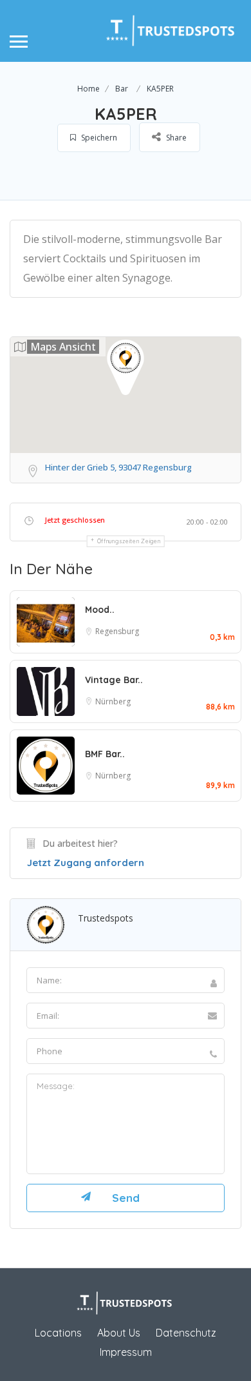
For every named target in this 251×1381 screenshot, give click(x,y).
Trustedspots (105, 918)
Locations (58, 1332)
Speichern (98, 137)
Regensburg (117, 631)
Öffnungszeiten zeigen (129, 541)
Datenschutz (186, 1332)
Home (88, 88)
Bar (121, 88)
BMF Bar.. (105, 754)
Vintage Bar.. (114, 680)
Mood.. (100, 609)
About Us (118, 1332)
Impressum (126, 1352)
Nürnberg (113, 701)
